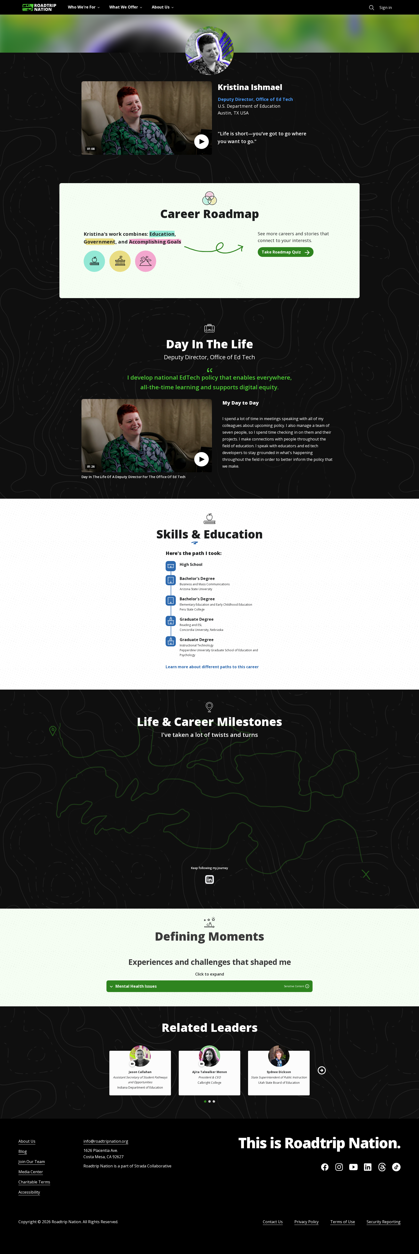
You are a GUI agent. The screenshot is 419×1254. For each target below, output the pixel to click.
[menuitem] (372, 8)
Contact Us (273, 1221)
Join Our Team (31, 1161)
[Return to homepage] (39, 7)
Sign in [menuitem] (385, 7)
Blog (22, 1151)
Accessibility (29, 1192)
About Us (26, 1141)
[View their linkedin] (209, 879)
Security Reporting (384, 1221)
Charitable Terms (34, 1182)
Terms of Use (342, 1221)
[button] (201, 141)
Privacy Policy (306, 1221)
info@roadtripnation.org (105, 1141)
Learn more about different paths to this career (212, 666)
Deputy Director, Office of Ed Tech (255, 99)
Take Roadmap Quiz (281, 252)
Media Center (30, 1171)
